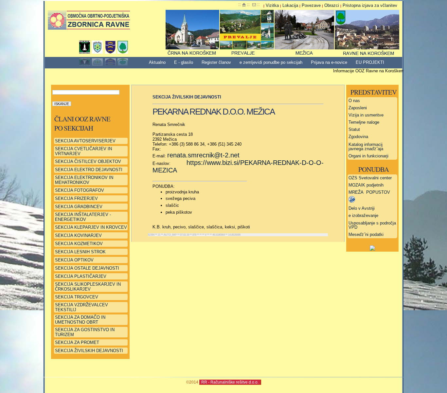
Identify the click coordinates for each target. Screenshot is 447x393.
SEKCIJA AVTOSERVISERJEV (85, 140)
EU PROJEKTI (370, 62)
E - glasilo (183, 62)
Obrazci (331, 5)
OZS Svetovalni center (370, 177)
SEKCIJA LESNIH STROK (80, 251)
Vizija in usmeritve (366, 115)
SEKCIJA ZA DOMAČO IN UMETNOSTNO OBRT (80, 320)
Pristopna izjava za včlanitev (370, 5)
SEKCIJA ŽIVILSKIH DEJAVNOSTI (89, 350)
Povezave (311, 5)
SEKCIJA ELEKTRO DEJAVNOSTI (88, 169)
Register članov (216, 62)
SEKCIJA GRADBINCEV (78, 206)
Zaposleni (358, 107)
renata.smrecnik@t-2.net (203, 155)
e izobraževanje (363, 215)
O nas (354, 100)
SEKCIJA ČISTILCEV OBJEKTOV (88, 161)
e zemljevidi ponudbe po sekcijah (271, 62)
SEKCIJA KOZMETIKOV (79, 243)
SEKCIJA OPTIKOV (74, 260)
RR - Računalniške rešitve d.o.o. (230, 382)
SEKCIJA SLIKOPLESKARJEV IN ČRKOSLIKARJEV (88, 287)
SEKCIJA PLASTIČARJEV (80, 276)
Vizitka (272, 5)
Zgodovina (358, 136)
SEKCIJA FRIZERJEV (76, 198)
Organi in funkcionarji (368, 155)
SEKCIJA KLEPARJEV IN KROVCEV (91, 227)
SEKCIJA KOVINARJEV (78, 235)
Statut (354, 129)
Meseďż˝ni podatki (366, 234)
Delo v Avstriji (362, 208)
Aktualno (157, 62)
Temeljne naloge (364, 122)
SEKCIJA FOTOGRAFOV (79, 190)
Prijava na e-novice (329, 62)
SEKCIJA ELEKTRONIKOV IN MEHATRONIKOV (84, 180)
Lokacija (290, 5)
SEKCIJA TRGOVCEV (76, 297)
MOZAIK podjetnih (366, 185)
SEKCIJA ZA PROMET (77, 342)
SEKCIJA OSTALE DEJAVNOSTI (87, 268)
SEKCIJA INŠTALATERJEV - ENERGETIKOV (83, 217)
